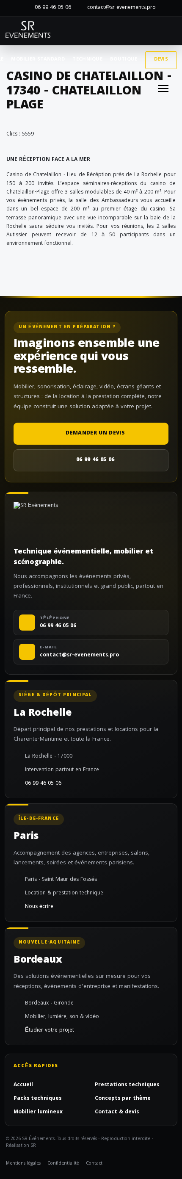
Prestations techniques (127, 1085)
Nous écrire (39, 907)
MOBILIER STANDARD (38, 59)
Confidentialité (63, 1164)
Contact (94, 1164)
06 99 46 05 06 (53, 7)
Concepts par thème (123, 1099)
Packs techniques (37, 1099)
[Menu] (163, 88)
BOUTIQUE (123, 59)
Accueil (23, 1085)
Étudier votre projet (49, 1031)
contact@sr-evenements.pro (121, 7)
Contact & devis (117, 1112)
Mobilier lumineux (38, 1112)
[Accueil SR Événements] (28, 31)
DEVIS (161, 59)
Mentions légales (23, 1164)
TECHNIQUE (87, 59)
